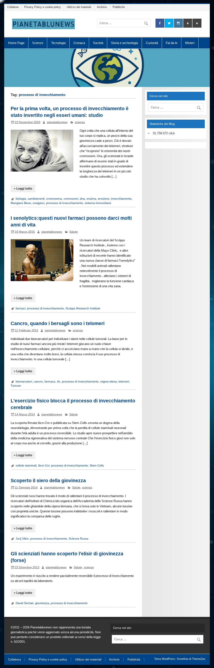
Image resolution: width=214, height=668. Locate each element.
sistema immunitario (98, 203)
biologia (21, 198)
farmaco (50, 381)
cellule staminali (26, 465)
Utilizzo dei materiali (79, 7)
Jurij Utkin (22, 538)
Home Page (16, 43)
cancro (38, 381)
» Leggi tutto (23, 188)
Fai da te (171, 43)
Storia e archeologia (124, 43)
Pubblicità (119, 7)
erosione (103, 198)
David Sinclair (24, 603)
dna (82, 198)
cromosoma (54, 198)
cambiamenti (36, 198)
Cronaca (79, 43)
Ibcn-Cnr (44, 465)
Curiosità (152, 43)
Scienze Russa (78, 538)
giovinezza (42, 603)
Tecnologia (58, 43)
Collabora (13, 7)
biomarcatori (24, 381)
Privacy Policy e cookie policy (42, 7)
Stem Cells (97, 465)
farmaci (20, 308)
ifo (58, 381)
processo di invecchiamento (64, 203)
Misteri (189, 43)
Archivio (102, 7)
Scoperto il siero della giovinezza (48, 480)
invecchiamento (121, 198)
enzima (91, 198)
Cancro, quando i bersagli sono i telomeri (57, 323)
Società (98, 43)
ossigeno (39, 203)
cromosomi (71, 198)
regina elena (108, 381)
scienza (80, 122)
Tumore (16, 385)
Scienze (37, 43)
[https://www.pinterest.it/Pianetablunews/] (187, 23)
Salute (73, 231)
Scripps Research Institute (83, 308)
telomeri (123, 381)
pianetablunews (57, 122)
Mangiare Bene (21, 203)
